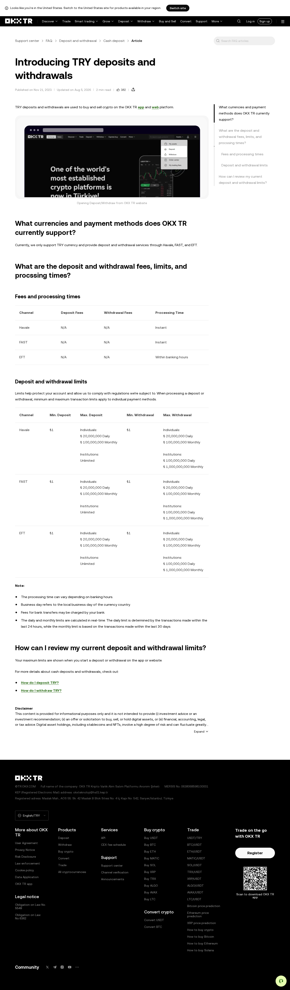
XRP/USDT (194, 878)
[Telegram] (55, 967)
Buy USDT (151, 838)
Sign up (264, 21)
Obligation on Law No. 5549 (30, 906)
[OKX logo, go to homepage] (18, 21)
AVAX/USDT (195, 892)
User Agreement (26, 843)
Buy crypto (65, 851)
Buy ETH (150, 851)
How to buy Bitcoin (200, 936)
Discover (48, 21)
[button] (239, 21)
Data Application (27, 877)
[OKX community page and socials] (77, 967)
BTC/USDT (194, 844)
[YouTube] (70, 967)
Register (255, 853)
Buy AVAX (150, 892)
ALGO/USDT (195, 885)
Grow (106, 21)
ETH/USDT (194, 851)
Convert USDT (154, 920)
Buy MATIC (151, 858)
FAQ (49, 41)
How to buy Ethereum (202, 943)
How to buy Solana (200, 950)
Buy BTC (150, 844)
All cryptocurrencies (72, 872)
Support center (27, 41)
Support (201, 21)
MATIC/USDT (196, 858)
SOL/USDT (194, 865)
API (103, 838)
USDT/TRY (194, 838)
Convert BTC (153, 927)
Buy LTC (149, 899)
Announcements (112, 879)
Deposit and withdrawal (78, 41)
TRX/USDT (194, 872)
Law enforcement (27, 863)
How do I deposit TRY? (40, 683)
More (215, 21)
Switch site (178, 8)
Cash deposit (114, 41)
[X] (47, 967)
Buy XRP (150, 872)
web (155, 107)
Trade (66, 21)
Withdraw (144, 21)
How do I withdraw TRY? (41, 691)
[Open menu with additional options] (283, 21)
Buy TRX (150, 878)
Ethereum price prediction (198, 914)
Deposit (123, 21)
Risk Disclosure (25, 856)
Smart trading (84, 21)
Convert (185, 21)
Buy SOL (150, 865)
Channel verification (114, 872)
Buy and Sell (167, 21)
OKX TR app (23, 884)
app (141, 107)
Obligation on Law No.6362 (28, 916)
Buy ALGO (151, 885)
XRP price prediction (201, 923)
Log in (250, 21)
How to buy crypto (200, 929)
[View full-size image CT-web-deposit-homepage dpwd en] (112, 157)
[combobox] (247, 41)
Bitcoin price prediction (203, 906)
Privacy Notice (25, 849)
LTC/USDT (194, 899)
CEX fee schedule (113, 844)
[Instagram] (62, 967)
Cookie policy (24, 870)
